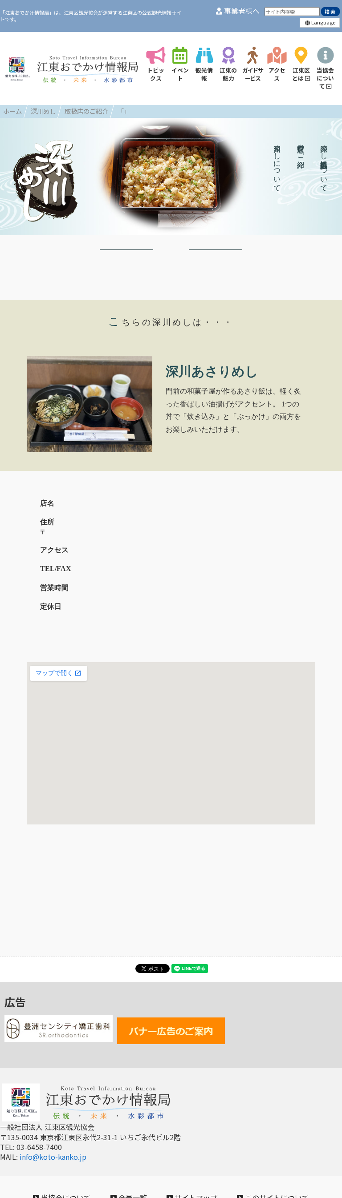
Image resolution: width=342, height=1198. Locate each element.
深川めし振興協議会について (324, 164)
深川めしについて (277, 164)
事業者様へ (241, 11)
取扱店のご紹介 (301, 148)
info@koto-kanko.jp (53, 1156)
